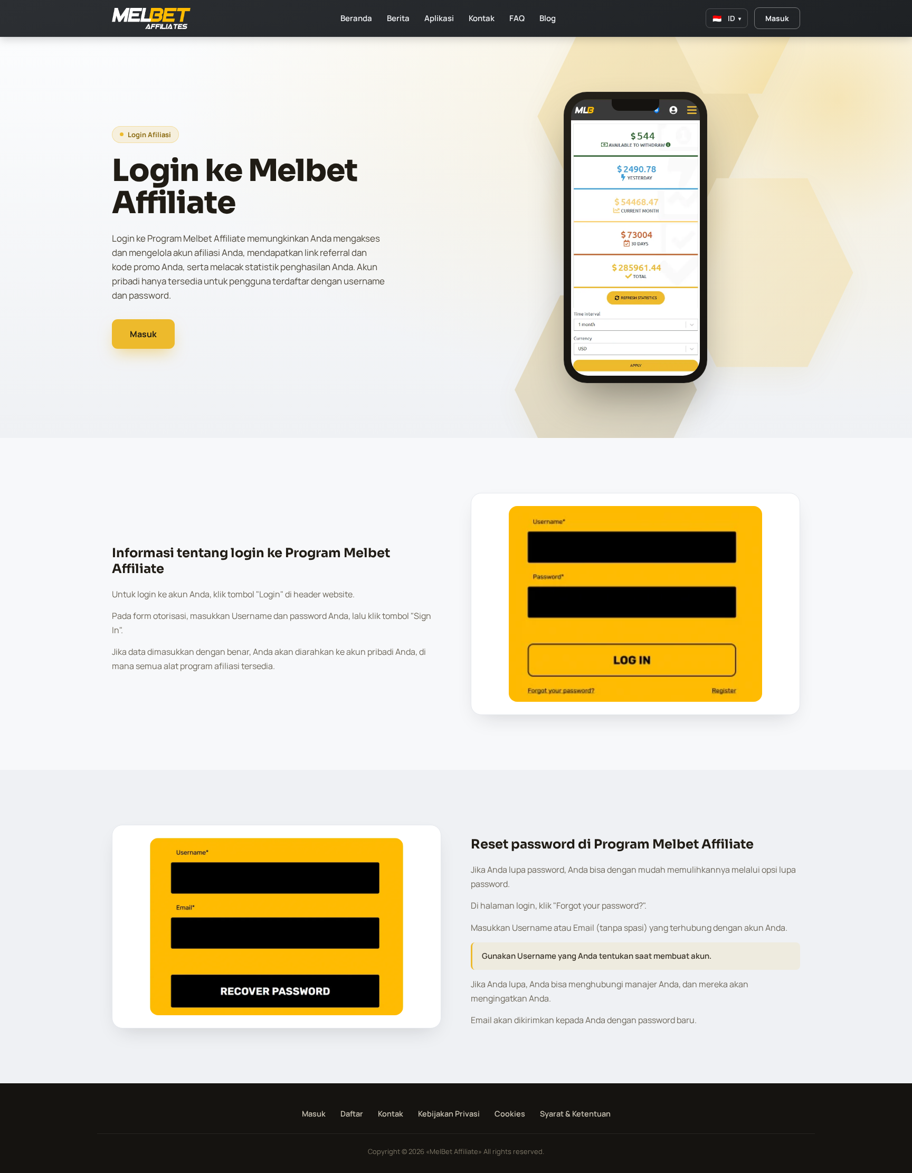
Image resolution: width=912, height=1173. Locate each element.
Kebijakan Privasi (449, 1114)
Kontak (482, 18)
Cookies (510, 1114)
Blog (547, 18)
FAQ (517, 18)
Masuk (777, 18)
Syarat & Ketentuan (575, 1114)
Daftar (351, 1114)
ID (726, 18)
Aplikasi (439, 18)
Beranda (356, 18)
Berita (398, 18)
